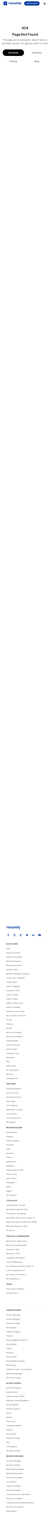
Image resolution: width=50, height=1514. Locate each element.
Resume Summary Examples (17, 974)
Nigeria (9, 1191)
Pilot (8, 1442)
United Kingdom (12, 1141)
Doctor (9, 1413)
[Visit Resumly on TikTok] (21, 935)
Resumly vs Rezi (12, 1249)
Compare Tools (12, 1053)
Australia (9, 1145)
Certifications (11, 982)
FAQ (7, 1062)
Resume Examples (13, 961)
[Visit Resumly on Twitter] (27, 935)
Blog (36, 61)
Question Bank (12, 1041)
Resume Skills (11, 969)
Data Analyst (11, 1357)
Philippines (10, 1182)
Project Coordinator (14, 1498)
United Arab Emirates (15, 1170)
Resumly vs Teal (13, 1253)
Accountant (11, 1434)
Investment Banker (14, 1425)
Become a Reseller (14, 1032)
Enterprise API (12, 1078)
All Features (11, 1122)
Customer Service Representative (20, 1503)
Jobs (8, 948)
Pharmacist (10, 1421)
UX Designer (11, 1327)
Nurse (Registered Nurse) (16, 1340)
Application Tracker (14, 1109)
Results (9, 1028)
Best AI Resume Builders (16, 1245)
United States (11, 1132)
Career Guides (12, 995)
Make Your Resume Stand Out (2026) (21, 1222)
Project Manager (13, 1319)
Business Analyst (13, 1323)
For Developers (12, 1070)
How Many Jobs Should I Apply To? (20, 1218)
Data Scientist (12, 1392)
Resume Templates (14, 957)
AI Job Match (11, 1114)
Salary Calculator (13, 1007)
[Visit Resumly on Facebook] (8, 935)
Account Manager (13, 1461)
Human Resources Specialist (18, 1494)
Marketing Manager (14, 1373)
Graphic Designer (13, 1332)
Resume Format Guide (15, 1011)
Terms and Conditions (15, 1289)
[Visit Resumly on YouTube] (39, 935)
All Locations (11, 1195)
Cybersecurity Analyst (15, 1396)
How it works (11, 1049)
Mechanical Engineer (15, 1507)
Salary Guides (12, 999)
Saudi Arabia (11, 1174)
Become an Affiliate (14, 1036)
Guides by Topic (13, 990)
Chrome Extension (13, 1118)
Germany (10, 1153)
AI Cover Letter (12, 1093)
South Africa (11, 1178)
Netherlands (11, 1161)
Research (10, 1057)
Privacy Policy (12, 1293)
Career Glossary (13, 1045)
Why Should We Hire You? (17, 1209)
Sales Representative (15, 1469)
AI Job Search (12, 1105)
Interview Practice (13, 1097)
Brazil (8, 1187)
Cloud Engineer (12, 1405)
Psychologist (11, 1344)
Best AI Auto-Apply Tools (16, 1241)
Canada (9, 1136)
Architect (10, 1352)
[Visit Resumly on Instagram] (14, 935)
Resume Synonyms (14, 965)
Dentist (9, 1417)
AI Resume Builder (13, 1089)
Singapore (10, 1166)
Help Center (11, 1066)
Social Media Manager (15, 1361)
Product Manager (13, 1315)
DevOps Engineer (13, 1409)
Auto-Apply (10, 1101)
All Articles (10, 1230)
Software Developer (14, 1477)
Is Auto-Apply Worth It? (15, 1270)
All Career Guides (13, 1378)
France (9, 1157)
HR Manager (11, 1365)
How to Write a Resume (16, 1015)
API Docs (10, 1074)
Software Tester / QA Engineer (19, 1369)
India (8, 1149)
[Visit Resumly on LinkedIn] (33, 935)
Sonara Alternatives (14, 1262)
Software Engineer (14, 1388)
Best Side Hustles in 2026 (16, 1226)
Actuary (9, 1430)
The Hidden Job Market (16, 1213)
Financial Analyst (13, 1438)
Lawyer (9, 1348)
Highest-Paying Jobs (14, 1003)
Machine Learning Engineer (17, 1400)
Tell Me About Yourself (15, 1205)
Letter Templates (13, 986)
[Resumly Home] (14, 927)
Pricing (13, 61)
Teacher (9, 1336)
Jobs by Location (13, 953)
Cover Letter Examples (15, 978)
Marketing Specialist (14, 1473)
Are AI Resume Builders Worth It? (19, 1266)
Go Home (13, 52)
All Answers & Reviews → (16, 1274)
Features (37, 52)
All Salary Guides (13, 1451)
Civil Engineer (11, 1446)
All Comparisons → (14, 1279)
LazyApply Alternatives (15, 1258)
